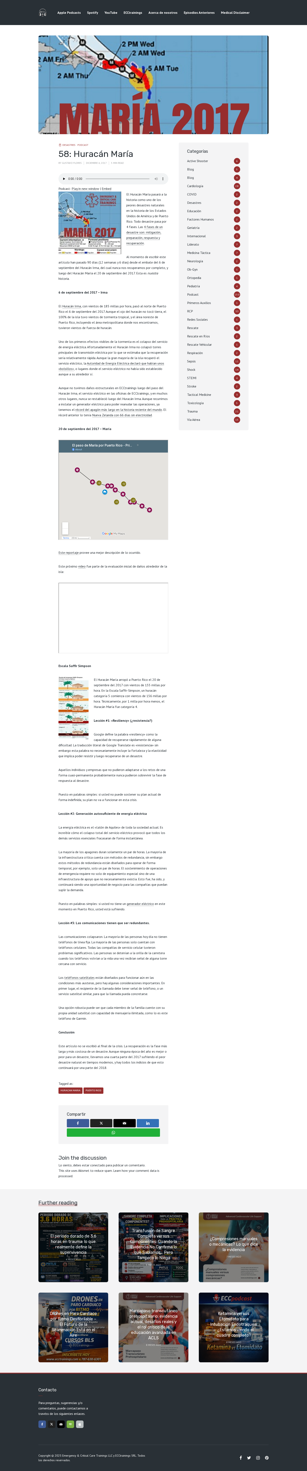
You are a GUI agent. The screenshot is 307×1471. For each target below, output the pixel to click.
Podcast (82, 144)
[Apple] (80, 1424)
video (82, 566)
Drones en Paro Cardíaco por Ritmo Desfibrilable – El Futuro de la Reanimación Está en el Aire (73, 1324)
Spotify (92, 12)
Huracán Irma (71, 306)
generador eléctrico (140, 904)
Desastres (68, 144)
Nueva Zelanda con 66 (108, 415)
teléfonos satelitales (79, 977)
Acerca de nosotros (163, 12)
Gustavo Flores (72, 162)
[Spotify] (70, 1424)
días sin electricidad (138, 415)
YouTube (110, 12)
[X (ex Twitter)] (51, 1424)
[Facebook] (42, 1424)
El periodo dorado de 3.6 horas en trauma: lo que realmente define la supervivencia (73, 1244)
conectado (97, 1165)
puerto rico (93, 1090)
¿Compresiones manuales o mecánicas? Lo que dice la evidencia (233, 1244)
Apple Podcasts (69, 12)
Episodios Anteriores (199, 12)
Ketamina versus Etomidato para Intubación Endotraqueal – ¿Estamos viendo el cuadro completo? (233, 1324)
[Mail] (61, 1424)
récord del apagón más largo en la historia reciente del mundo (118, 409)
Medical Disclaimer (235, 12)
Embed (106, 189)
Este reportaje (68, 552)
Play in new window (85, 189)
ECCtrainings (133, 12)
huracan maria (70, 1090)
